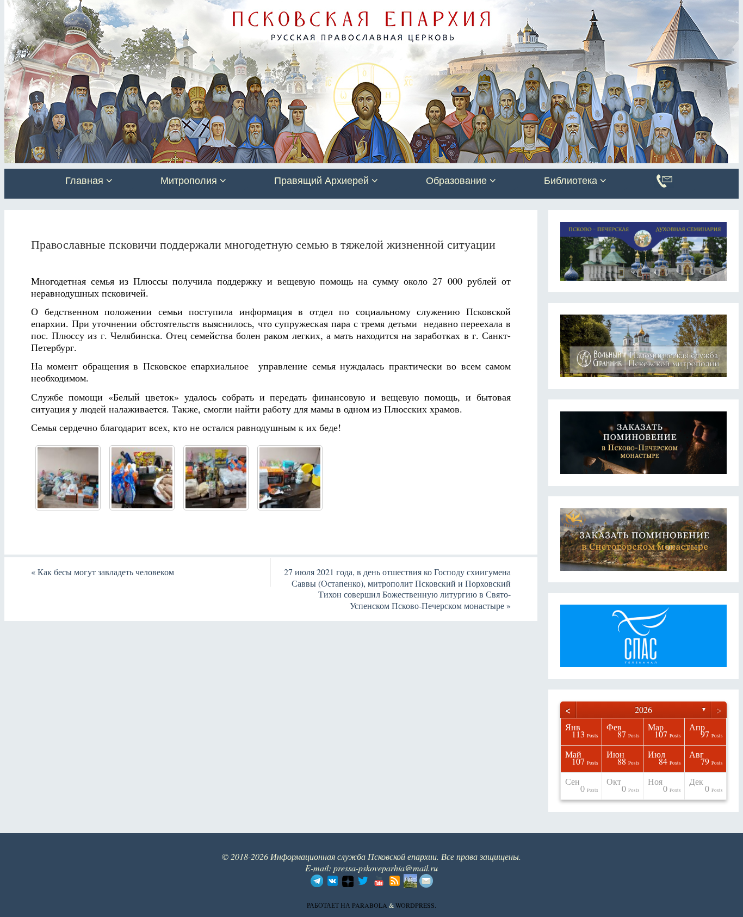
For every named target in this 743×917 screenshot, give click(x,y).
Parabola (369, 905)
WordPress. (415, 905)
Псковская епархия (158, 9)
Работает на (329, 905)
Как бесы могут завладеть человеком (102, 571)
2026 (643, 709)
